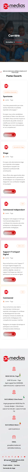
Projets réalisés (7, 465)
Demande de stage (9, 468)
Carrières (17, 465)
